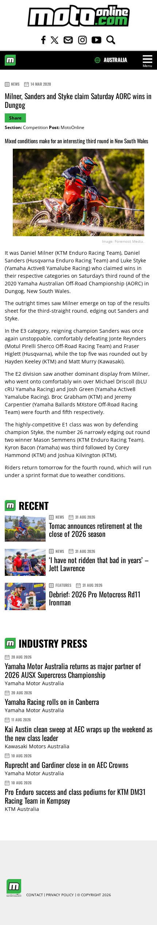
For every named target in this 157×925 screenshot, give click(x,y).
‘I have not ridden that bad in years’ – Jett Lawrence (99, 563)
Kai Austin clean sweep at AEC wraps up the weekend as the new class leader (78, 733)
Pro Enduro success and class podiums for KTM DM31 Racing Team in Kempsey (75, 796)
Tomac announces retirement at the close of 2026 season (95, 529)
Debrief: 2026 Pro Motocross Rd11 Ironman (95, 598)
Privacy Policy (60, 895)
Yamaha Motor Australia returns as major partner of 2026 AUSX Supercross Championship (73, 670)
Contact (34, 895)
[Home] (78, 16)
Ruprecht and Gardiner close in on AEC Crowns (66, 764)
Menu (147, 66)
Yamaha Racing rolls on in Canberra (52, 701)
